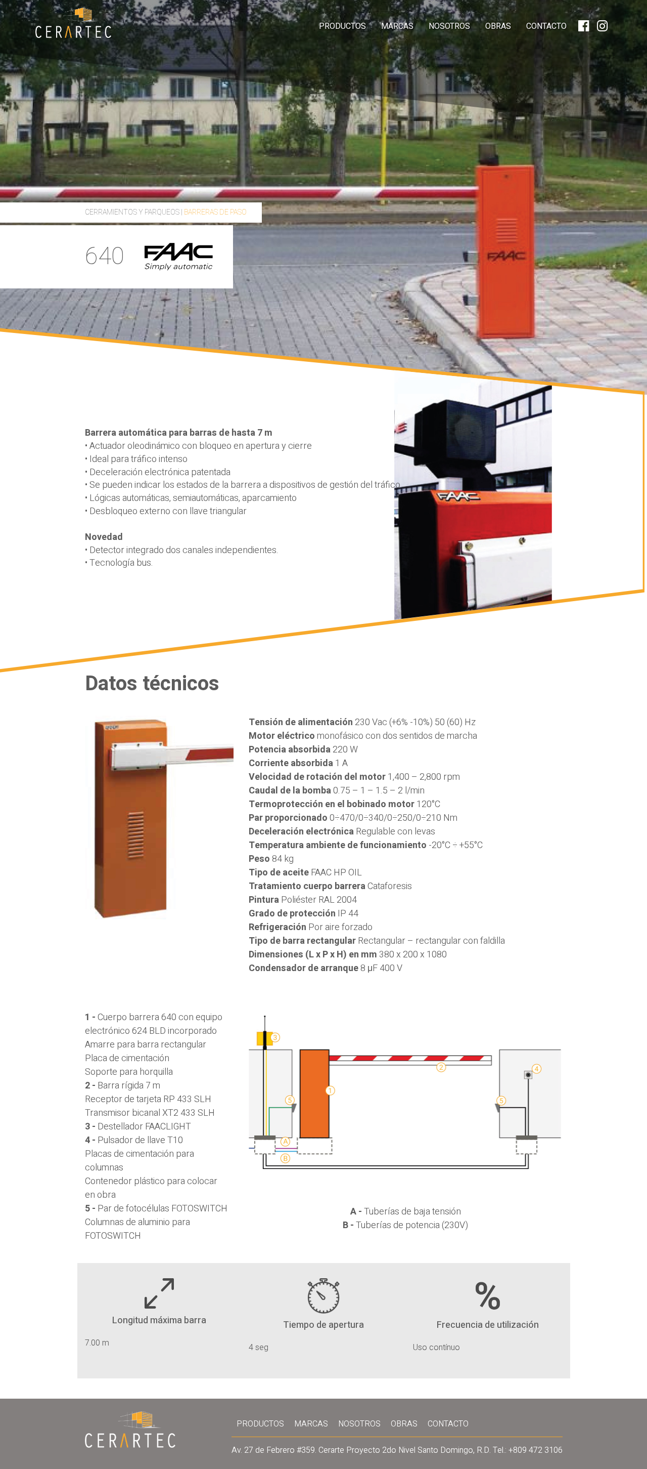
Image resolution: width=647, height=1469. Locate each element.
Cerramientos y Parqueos (132, 212)
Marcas (397, 26)
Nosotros (449, 26)
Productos (342, 26)
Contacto (546, 26)
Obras (498, 26)
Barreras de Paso (215, 212)
